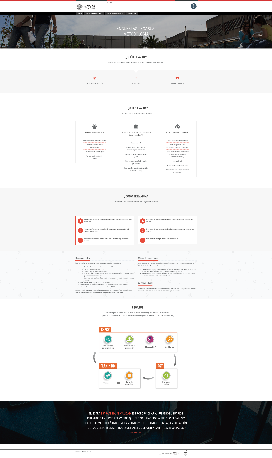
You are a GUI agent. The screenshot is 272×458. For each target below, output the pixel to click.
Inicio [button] (80, 13)
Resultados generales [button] (94, 13)
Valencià (109, 2)
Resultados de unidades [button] (115, 13)
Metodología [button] (132, 13)
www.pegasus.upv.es (136, 432)
